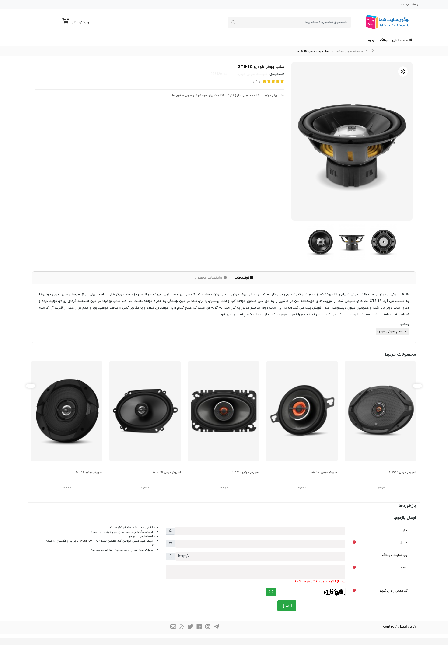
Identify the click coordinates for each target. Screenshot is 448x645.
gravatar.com (85, 541)
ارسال (286, 606)
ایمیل (404, 542)
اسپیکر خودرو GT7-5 (89, 472)
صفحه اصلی (400, 40)
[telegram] (216, 627)
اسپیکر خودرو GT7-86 (167, 472)
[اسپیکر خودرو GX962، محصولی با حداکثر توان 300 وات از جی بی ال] (380, 411)
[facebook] (199, 627)
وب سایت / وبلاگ (395, 555)
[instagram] (207, 627)
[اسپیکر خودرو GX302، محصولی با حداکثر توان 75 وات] (302, 411)
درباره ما (404, 5)
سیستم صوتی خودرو (349, 51)
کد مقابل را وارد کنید (394, 591)
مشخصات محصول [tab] (209, 277)
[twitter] (190, 627)
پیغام (404, 567)
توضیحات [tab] (242, 277)
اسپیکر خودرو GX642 (245, 472)
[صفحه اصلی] (372, 51)
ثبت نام (77, 22)
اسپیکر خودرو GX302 (324, 472)
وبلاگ (415, 5)
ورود (86, 22)
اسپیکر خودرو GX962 (402, 472)
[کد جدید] (271, 592)
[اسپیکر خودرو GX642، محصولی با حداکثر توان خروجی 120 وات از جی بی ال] (223, 411)
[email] (173, 627)
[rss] (181, 627)
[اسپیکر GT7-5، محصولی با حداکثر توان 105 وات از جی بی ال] (66, 411)
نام (405, 530)
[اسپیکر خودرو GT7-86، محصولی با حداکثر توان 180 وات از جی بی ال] (145, 411)
